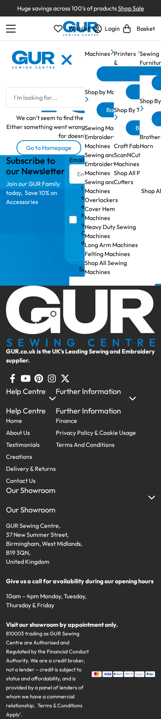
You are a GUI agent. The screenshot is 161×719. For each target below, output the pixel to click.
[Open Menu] (12, 28)
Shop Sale (131, 8)
